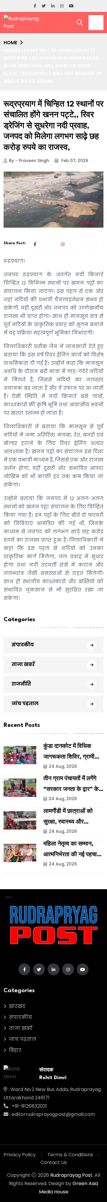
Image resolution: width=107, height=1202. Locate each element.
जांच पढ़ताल (25, 703)
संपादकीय (23, 644)
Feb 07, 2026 (74, 161)
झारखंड (17, 1006)
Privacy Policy (20, 1154)
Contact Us (53, 1162)
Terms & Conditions (70, 1154)
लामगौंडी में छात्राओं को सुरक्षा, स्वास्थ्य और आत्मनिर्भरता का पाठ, (68, 822)
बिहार (15, 1050)
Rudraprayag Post (71, 1175)
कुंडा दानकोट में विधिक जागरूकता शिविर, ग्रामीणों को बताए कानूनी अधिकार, (71, 757)
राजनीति (21, 684)
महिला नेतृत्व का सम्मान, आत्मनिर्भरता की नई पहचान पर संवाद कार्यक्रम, (71, 854)
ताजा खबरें (23, 664)
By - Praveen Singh (29, 161)
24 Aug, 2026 (63, 766)
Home (10, 42)
